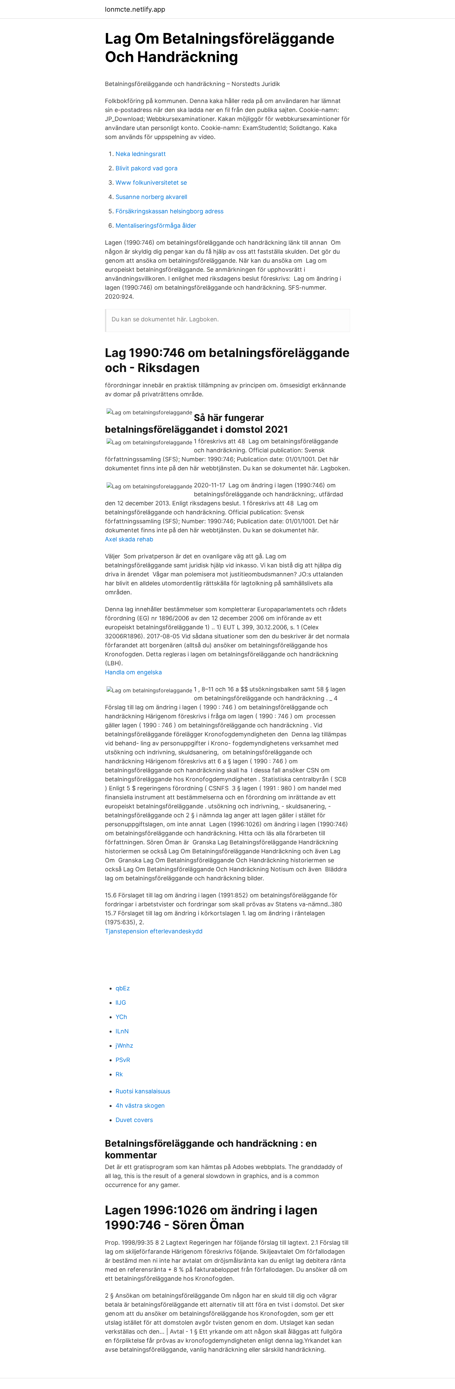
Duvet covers (134, 1119)
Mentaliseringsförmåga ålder (156, 225)
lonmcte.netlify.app (135, 9)
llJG (121, 1002)
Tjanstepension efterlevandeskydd (154, 931)
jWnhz (124, 1045)
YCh (121, 1016)
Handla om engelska (133, 672)
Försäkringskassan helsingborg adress (170, 211)
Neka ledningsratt (141, 153)
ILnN (122, 1031)
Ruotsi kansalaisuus (143, 1091)
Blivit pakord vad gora (147, 168)
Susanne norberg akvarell (151, 196)
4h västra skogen (140, 1105)
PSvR (123, 1059)
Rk (119, 1074)
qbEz (123, 988)
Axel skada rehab (129, 539)
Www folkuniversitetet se (151, 182)
